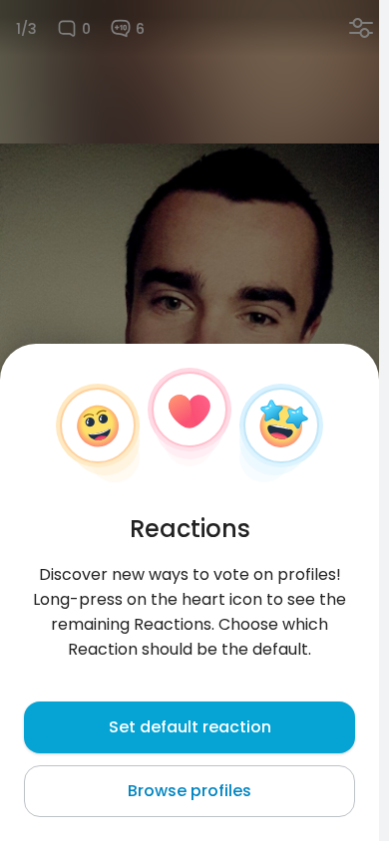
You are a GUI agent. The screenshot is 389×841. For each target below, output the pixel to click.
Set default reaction (190, 726)
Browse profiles (189, 790)
